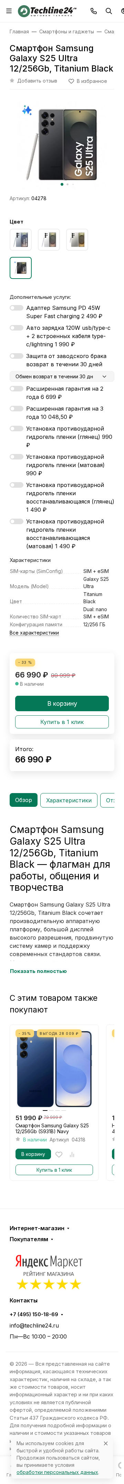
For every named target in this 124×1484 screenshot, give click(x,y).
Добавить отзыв (37, 81)
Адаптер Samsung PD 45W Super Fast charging (64, 311)
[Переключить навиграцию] (9, 11)
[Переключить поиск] (109, 11)
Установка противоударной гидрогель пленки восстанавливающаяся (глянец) (70, 497)
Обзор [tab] (23, 800)
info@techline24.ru (34, 1325)
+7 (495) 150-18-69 (34, 1314)
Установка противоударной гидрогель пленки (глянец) (69, 436)
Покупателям (29, 1239)
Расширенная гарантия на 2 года (64, 392)
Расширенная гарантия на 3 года (64, 412)
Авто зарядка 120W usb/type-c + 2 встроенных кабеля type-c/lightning (68, 336)
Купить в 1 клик (62, 721)
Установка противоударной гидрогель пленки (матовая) (65, 465)
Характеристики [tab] (69, 800)
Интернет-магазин (37, 1228)
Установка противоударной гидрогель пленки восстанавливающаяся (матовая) (65, 534)
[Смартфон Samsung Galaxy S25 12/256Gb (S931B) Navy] (54, 1069)
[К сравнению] (72, 1154)
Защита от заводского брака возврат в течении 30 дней (66, 360)
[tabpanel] (62, 899)
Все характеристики (34, 633)
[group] (62, 144)
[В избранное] (59, 1154)
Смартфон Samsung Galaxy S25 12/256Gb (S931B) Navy (52, 1129)
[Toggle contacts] (93, 11)
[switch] (16, 308)
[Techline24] (47, 10)
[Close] (105, 1443)
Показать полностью (38, 971)
